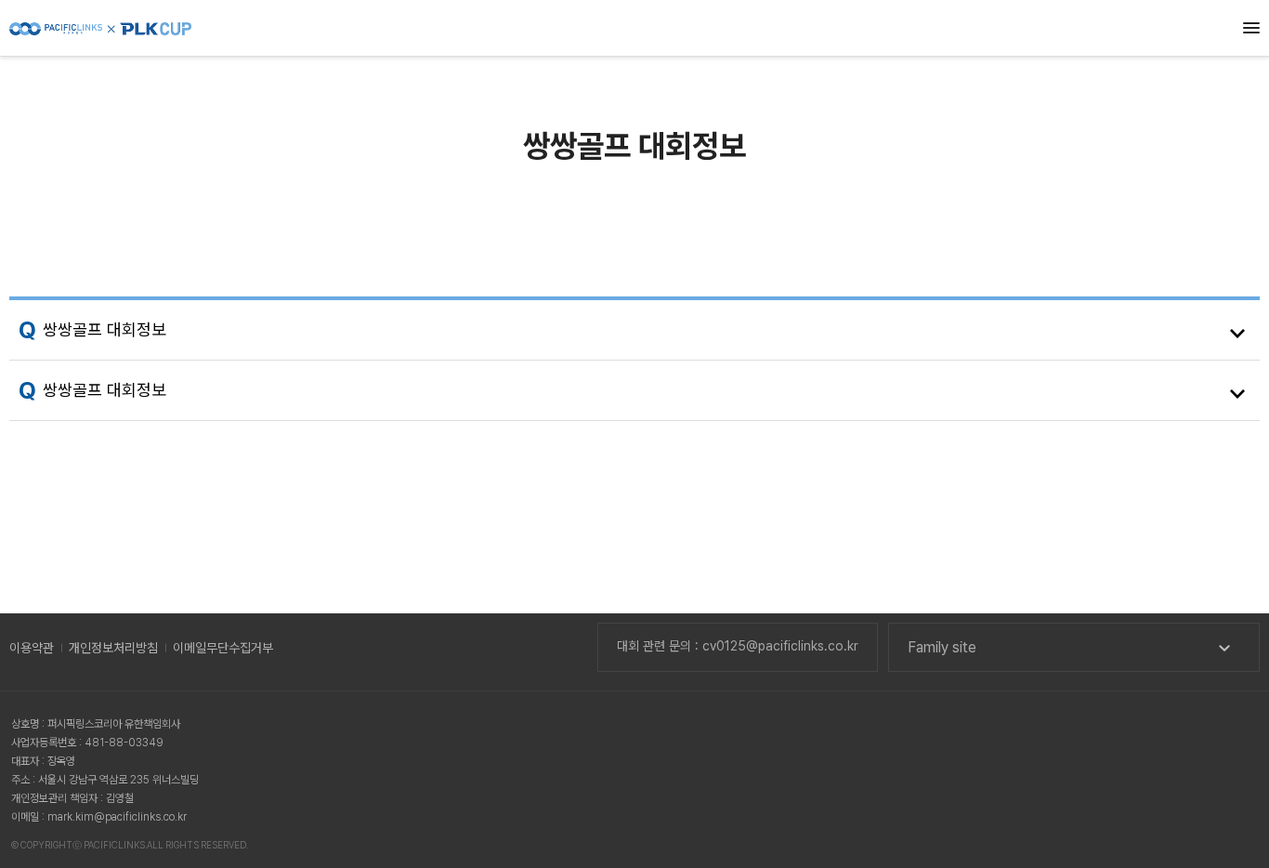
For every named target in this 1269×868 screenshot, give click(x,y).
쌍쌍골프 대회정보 (104, 329)
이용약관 (31, 647)
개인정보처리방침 (113, 647)
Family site (942, 647)
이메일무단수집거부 (223, 647)
